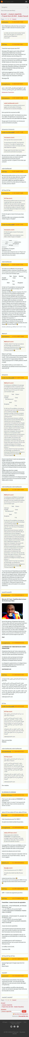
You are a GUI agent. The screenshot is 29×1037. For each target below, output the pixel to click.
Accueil (3, 14)
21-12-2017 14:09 (18, 193)
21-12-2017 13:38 (18, 132)
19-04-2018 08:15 (19, 595)
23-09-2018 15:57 (19, 751)
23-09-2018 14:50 (19, 674)
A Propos (5, 1022)
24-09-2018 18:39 (19, 827)
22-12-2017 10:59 (19, 489)
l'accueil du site (23, 1016)
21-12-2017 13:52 (18, 171)
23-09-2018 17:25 (19, 795)
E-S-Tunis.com (8, 2)
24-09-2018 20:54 (19, 862)
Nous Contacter (16, 1023)
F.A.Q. (25, 1022)
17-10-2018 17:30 (19, 898)
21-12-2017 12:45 (18, 98)
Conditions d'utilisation (15, 1022)
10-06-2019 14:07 (19, 975)
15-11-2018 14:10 (19, 959)
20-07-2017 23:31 (18, 84)
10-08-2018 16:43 (19, 642)
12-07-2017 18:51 (18, 44)
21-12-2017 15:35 (19, 377)
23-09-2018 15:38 (19, 706)
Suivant (14, 19)
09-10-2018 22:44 (19, 888)
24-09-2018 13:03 (19, 815)
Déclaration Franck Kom (8, 92)
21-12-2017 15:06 (18, 264)
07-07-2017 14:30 (18, 22)
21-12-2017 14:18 (18, 224)
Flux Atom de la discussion (21, 1014)
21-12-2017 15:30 (19, 336)
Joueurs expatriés (15, 14)
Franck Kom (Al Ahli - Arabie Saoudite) (13, 1007)
